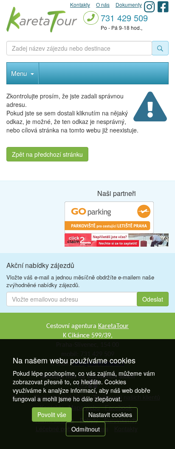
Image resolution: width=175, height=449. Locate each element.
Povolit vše (51, 414)
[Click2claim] (117, 239)
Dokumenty (129, 4)
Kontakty (80, 4)
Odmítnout (85, 429)
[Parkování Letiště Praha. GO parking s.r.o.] (109, 216)
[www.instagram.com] (149, 6)
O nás (103, 4)
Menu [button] (19, 73)
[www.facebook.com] (163, 6)
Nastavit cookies (110, 414)
